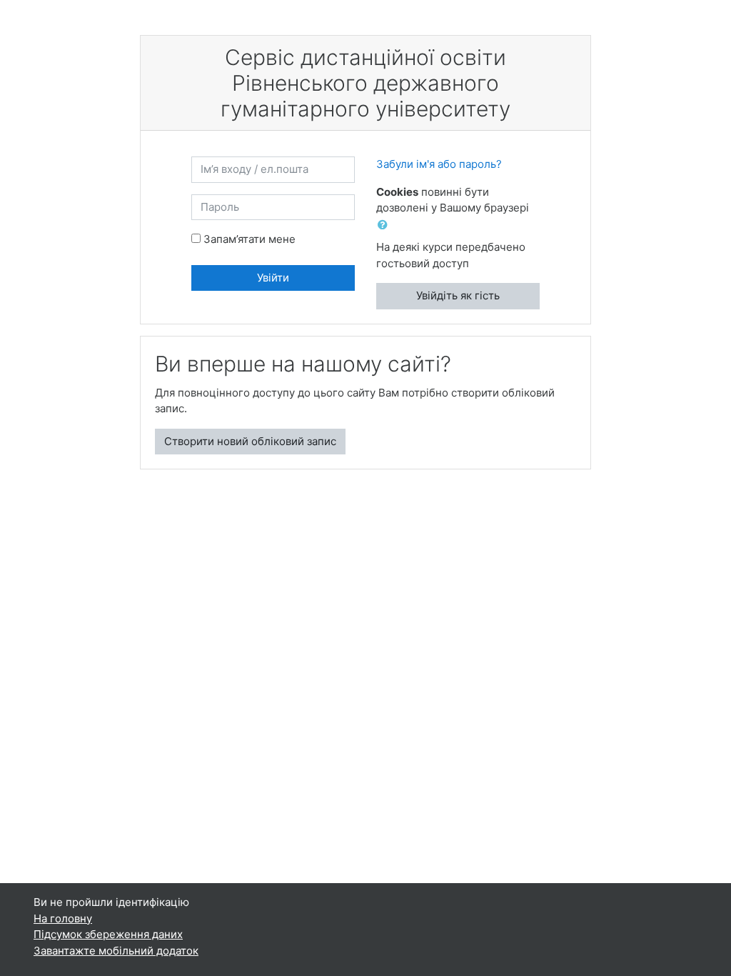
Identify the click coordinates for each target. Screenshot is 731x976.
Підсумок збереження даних (108, 934)
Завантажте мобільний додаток (116, 950)
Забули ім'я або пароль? (439, 164)
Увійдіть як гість (458, 295)
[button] (385, 225)
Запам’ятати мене (249, 239)
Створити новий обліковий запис (250, 441)
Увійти (273, 277)
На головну (63, 918)
